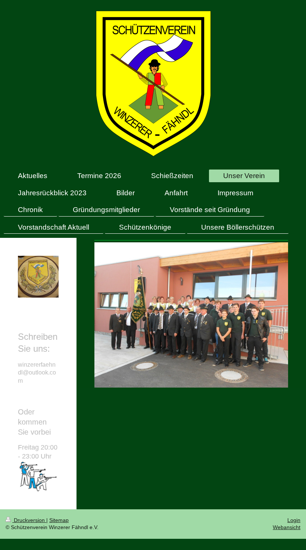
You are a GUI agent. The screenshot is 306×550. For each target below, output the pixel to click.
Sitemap (59, 520)
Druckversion (29, 520)
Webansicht (286, 527)
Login (293, 520)
